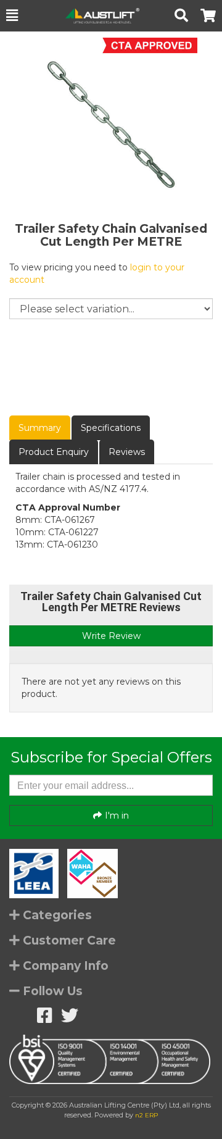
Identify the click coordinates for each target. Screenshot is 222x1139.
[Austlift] (96, 15)
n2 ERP (146, 1115)
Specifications (111, 427)
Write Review (111, 635)
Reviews (127, 451)
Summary (39, 427)
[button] (12, 15)
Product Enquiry (53, 451)
